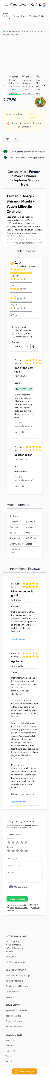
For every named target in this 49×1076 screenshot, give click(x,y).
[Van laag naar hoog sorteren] (33, 346)
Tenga (8, 1056)
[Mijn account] (36, 4)
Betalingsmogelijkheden (16, 986)
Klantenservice (12, 991)
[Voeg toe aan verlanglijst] (7, 139)
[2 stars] (13, 842)
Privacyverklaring (13, 1021)
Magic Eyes (10, 1040)
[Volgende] (44, 85)
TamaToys (10, 1050)
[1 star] (9, 842)
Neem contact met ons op (17, 975)
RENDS (8, 1061)
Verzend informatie (14, 980)
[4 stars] (22, 842)
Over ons (9, 997)
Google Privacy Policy (19, 907)
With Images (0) (23, 333)
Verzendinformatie (13, 1026)
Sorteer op (17, 342)
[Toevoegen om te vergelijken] (16, 139)
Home (5, 13)
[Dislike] (22, 432)
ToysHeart (10, 1045)
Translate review (18, 639)
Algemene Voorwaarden (16, 1010)
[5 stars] (26, 842)
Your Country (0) (23, 330)
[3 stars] (17, 842)
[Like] (15, 432)
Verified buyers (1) (24, 336)
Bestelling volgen (13, 1015)
